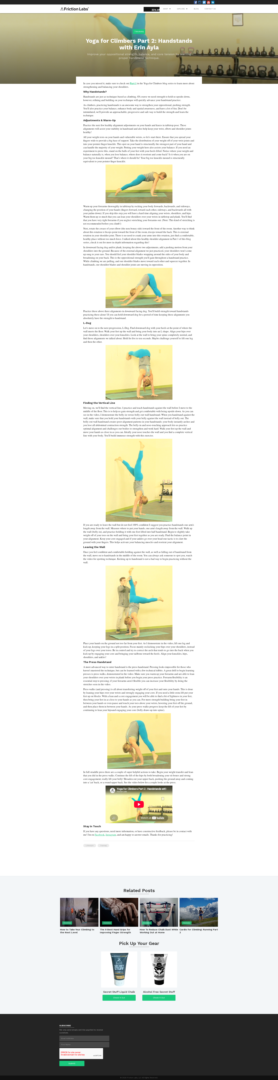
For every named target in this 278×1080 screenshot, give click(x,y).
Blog (196, 9)
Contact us (210, 9)
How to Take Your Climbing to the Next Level (77, 931)
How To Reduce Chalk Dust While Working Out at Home (159, 931)
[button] (182, 8)
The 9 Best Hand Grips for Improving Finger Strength (115, 931)
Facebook (100, 834)
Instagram (111, 834)
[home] (74, 8)
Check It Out (119, 998)
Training (139, 31)
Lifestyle (90, 846)
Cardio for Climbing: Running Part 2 (199, 931)
